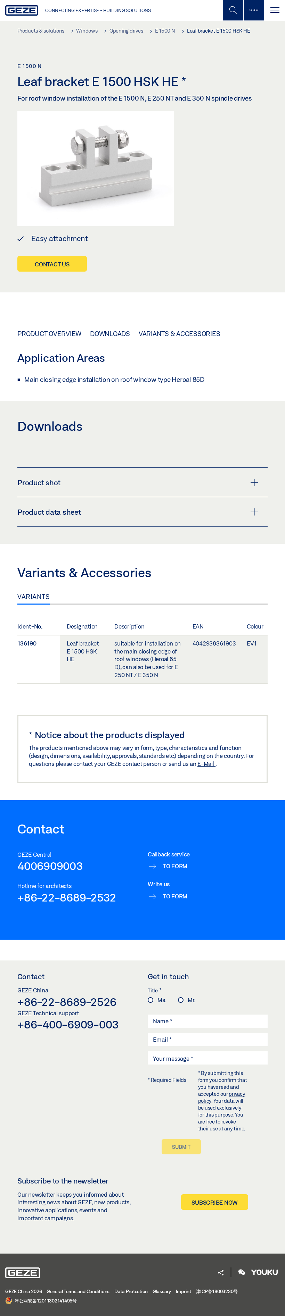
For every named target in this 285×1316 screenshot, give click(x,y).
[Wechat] (242, 1273)
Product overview (49, 333)
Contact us (52, 264)
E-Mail (206, 763)
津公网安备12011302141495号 (45, 1301)
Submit (181, 1147)
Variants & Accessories (179, 333)
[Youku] (264, 1273)
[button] (220, 1273)
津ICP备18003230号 (217, 1291)
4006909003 (50, 866)
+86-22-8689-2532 (66, 897)
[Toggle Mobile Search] (232, 10)
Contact (30, 976)
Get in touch (168, 976)
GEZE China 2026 (23, 1291)
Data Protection (131, 1291)
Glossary (162, 1291)
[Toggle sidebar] (253, 10)
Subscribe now (215, 1202)
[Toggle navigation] (274, 10)
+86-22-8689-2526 (66, 1001)
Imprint (183, 1291)
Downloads (110, 333)
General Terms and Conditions (78, 1291)
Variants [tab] (33, 596)
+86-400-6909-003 (68, 1024)
